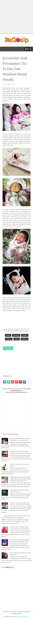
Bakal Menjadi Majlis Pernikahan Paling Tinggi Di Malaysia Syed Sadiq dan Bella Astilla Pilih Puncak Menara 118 (20, 478)
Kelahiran (10, 330)
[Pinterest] (20, 381)
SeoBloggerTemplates (23, 616)
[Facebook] (4, 381)
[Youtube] (12, 381)
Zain (27, 330)
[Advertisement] (16, 16)
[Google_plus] (16, 381)
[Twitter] (8, 381)
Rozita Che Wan (19, 330)
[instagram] (24, 381)
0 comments (12, 84)
